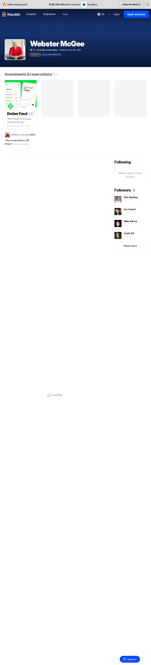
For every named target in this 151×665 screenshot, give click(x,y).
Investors (31, 14)
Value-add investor (51, 55)
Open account (136, 14)
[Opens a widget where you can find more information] (130, 659)
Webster (15, 134)
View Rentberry (131, 4)
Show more (130, 245)
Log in (116, 14)
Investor (35, 55)
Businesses (49, 14)
